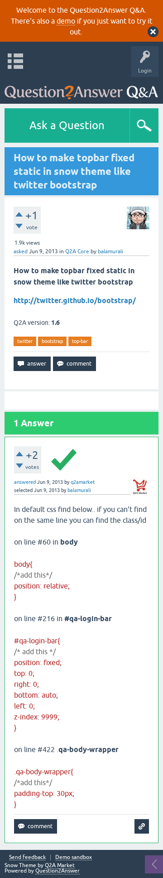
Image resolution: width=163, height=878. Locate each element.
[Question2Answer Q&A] (81, 88)
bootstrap (52, 341)
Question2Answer (57, 871)
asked (21, 251)
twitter (25, 341)
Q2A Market (60, 865)
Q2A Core (77, 251)
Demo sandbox (73, 857)
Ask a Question (67, 125)
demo (66, 21)
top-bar (80, 341)
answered (25, 482)
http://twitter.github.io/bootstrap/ (75, 300)
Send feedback (27, 857)
